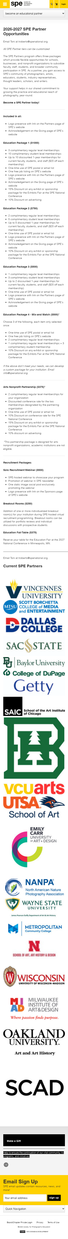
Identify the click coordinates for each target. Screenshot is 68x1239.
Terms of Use (53, 1222)
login (63, 4)
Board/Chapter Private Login (19, 1222)
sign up (54, 1197)
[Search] (52, 4)
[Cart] (56, 4)
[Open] (34, 598)
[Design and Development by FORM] (34, 1232)
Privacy (40, 1222)
